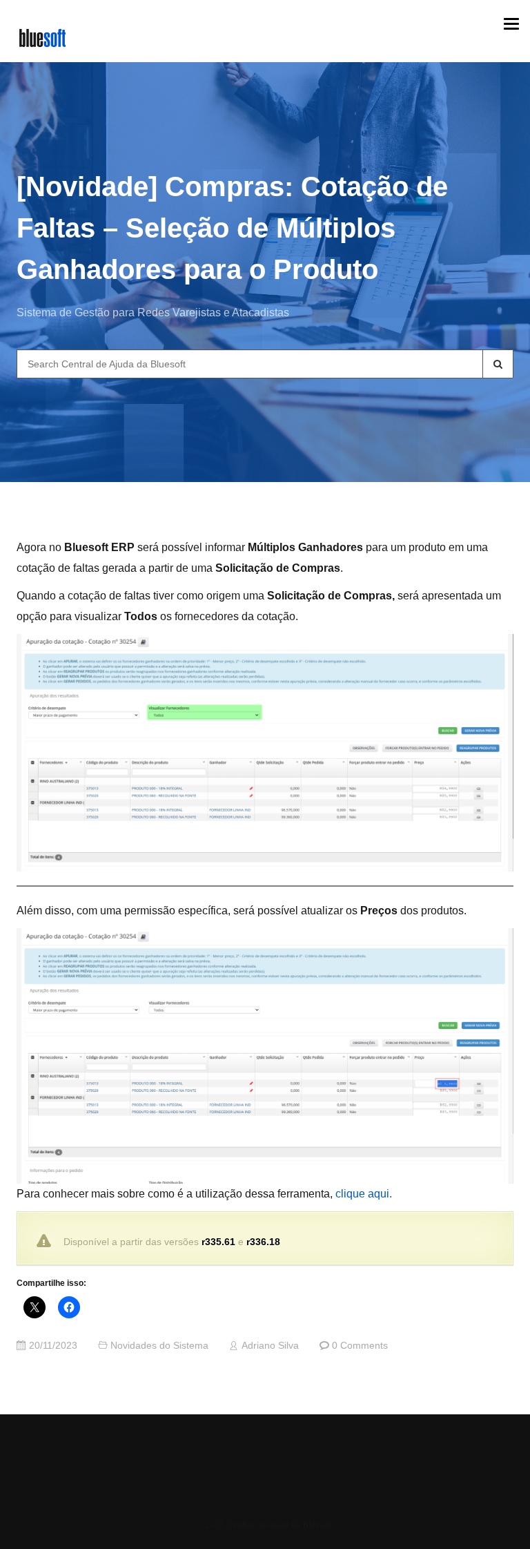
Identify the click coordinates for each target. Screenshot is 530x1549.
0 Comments (360, 1345)
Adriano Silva (270, 1345)
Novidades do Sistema (159, 1345)
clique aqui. (363, 1194)
